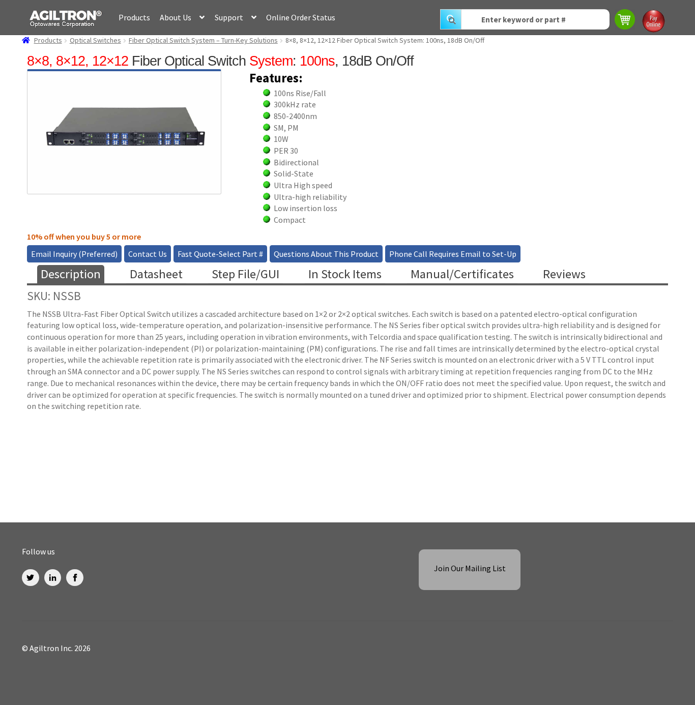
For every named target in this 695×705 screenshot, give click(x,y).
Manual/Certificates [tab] (462, 274)
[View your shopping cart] (625, 20)
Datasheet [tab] (156, 274)
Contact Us (147, 254)
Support (229, 17)
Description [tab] (71, 274)
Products (134, 17)
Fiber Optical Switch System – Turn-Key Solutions (203, 40)
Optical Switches (95, 40)
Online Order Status (300, 17)
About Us (175, 17)
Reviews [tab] (564, 274)
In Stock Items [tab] (345, 274)
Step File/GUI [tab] (245, 274)
